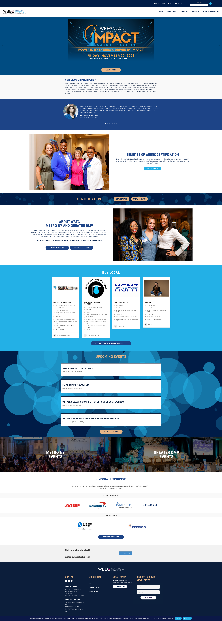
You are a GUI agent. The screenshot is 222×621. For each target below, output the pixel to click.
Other (150, 325)
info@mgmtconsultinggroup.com (126, 317)
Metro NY (58, 310)
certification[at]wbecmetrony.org (75, 595)
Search (199, 2)
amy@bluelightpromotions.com (96, 319)
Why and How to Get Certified (78, 368)
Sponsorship (184, 12)
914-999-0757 (120, 314)
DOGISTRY (147, 302)
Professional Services (63, 335)
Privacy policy (94, 587)
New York (65, 310)
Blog (163, 3)
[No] (220, 618)
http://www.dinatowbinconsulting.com (66, 322)
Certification (171, 12)
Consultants (121, 326)
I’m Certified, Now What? (75, 385)
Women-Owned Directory (211, 12)
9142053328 (89, 317)
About (161, 12)
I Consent (178, 618)
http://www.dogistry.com (154, 319)
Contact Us (178, 3)
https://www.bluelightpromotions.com (96, 322)
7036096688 (59, 317)
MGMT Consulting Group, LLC (123, 302)
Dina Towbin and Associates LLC (63, 302)
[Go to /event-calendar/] (55, 454)
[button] (210, 3)
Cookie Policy (187, 618)
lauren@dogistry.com (153, 317)
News (170, 3)
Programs (195, 12)
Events (156, 3)
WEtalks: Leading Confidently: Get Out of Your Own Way (93, 402)
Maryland (119, 308)
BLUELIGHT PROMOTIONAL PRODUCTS (92, 303)
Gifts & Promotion (93, 335)
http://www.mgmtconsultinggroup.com (127, 319)
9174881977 (150, 314)
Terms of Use (93, 591)
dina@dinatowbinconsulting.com (66, 319)
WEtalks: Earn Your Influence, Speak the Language (90, 418)
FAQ (90, 583)
